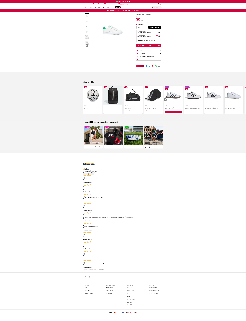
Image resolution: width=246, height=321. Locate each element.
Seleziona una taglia (155, 27)
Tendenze (87, 127)
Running (147, 127)
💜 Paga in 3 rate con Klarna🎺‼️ (123, 1)
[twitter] (149, 66)
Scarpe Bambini (155, 62)
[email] (159, 66)
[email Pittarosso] (93, 277)
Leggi (159, 45)
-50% (138, 18)
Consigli (126, 127)
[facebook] (146, 66)
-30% (86, 87)
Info (147, 22)
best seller (167, 87)
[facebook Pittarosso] (85, 277)
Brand (152, 62)
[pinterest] (153, 66)
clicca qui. (102, 269)
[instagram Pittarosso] (89, 277)
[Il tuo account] (158, 4)
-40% (166, 89)
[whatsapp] (156, 66)
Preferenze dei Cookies (153, 293)
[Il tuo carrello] (161, 4)
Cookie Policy (151, 291)
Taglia (138, 27)
